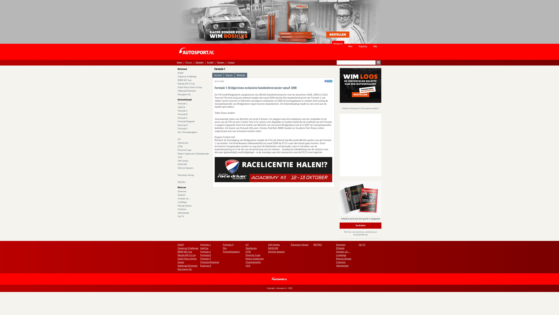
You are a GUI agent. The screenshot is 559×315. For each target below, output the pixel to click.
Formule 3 (182, 118)
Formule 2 (182, 111)
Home (179, 62)
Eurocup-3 (183, 125)
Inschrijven (361, 225)
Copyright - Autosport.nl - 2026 (279, 288)
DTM (180, 146)
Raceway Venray (186, 175)
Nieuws (189, 62)
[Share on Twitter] (328, 81)
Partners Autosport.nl (351, 108)
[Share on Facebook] (326, 81)
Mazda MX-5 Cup (186, 83)
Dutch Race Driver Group (190, 87)
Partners (220, 62)
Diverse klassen (185, 168)
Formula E (183, 114)
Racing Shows (185, 205)
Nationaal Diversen (187, 91)
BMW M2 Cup (184, 80)
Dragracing (363, 46)
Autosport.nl (338, 43)
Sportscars (183, 143)
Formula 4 (182, 128)
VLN (180, 157)
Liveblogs (182, 202)
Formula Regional (186, 121)
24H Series (183, 161)
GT (179, 139)
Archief (210, 62)
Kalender (200, 62)
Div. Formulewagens (187, 132)
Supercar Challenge (187, 76)
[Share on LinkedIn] (331, 81)
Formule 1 (182, 103)
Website (241, 75)
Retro (350, 46)
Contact (231, 62)
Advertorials (183, 213)
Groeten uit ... (184, 198)
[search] (378, 62)
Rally (375, 46)
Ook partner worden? (370, 108)
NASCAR (182, 164)
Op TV (181, 216)
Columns (182, 209)
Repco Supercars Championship (193, 153)
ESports (181, 195)
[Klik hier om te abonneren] (360, 199)
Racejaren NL (184, 94)
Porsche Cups (184, 150)
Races (229, 75)
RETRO (181, 182)
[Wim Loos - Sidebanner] (360, 85)
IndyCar (181, 107)
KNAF (181, 73)
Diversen (182, 191)
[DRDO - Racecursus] (273, 169)
